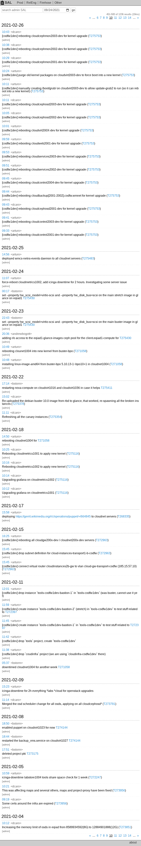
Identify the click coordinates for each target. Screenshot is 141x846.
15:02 (5, 396)
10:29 (5, 58)
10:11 (5, 84)
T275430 (29, 298)
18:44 (5, 736)
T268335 (123, 516)
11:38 (5, 649)
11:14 (5, 699)
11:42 (5, 636)
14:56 (5, 254)
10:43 (5, 31)
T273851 (125, 827)
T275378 (18, 403)
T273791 (109, 703)
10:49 (5, 346)
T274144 (62, 727)
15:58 (5, 512)
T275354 (55, 416)
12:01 (5, 588)
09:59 (5, 139)
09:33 (5, 230)
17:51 (5, 749)
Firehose (45, 2)
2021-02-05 (12, 766)
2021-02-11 (12, 582)
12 (120, 17)
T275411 (106, 387)
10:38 (5, 44)
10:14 (5, 475)
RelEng (31, 2)
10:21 (5, 786)
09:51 (5, 165)
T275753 (95, 35)
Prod (20, 2)
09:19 (5, 799)
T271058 (80, 351)
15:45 (5, 549)
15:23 (5, 686)
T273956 (119, 790)
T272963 (102, 540)
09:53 (5, 152)
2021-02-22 (12, 376)
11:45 (5, 620)
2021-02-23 (12, 311)
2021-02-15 (12, 529)
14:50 (5, 436)
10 (111, 17)
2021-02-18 (12, 429)
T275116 (73, 453)
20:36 (5, 333)
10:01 (5, 126)
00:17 (5, 291)
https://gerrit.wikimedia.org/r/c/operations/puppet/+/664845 (53, 516)
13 (124, 17)
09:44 (5, 191)
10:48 (5, 359)
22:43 (5, 317)
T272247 (95, 777)
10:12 (5, 488)
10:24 (5, 71)
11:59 (5, 604)
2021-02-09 (12, 679)
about (133, 842)
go (73, 10)
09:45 (5, 178)
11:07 (5, 278)
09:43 (5, 204)
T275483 (88, 258)
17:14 (5, 383)
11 (115, 17)
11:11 (5, 412)
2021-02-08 (12, 716)
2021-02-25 (12, 247)
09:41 (5, 217)
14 (129, 17)
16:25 (5, 536)
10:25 (5, 449)
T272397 (11, 612)
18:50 (5, 723)
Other (58, 2)
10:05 (5, 113)
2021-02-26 (12, 25)
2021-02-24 (12, 271)
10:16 (5, 462)
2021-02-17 (12, 505)
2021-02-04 (12, 816)
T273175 (32, 753)
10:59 (5, 773)
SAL (8, 2)
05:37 (5, 662)
